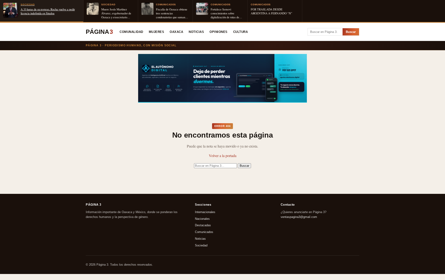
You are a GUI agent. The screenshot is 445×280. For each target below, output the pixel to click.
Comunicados (204, 232)
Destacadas (203, 225)
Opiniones (219, 32)
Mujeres (156, 32)
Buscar (351, 32)
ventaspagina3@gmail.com (299, 217)
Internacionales (205, 212)
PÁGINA (99, 31)
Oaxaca (176, 32)
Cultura (240, 32)
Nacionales (202, 218)
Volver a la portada (222, 155)
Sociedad (201, 245)
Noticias (196, 32)
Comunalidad (131, 32)
